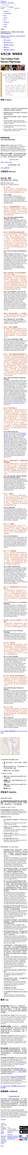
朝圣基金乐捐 (18, 1068)
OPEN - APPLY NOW (6, 162)
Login (2, 1146)
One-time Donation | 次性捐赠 (8, 1086)
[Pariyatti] (3, 1)
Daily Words (11, 2)
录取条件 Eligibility (9, 45)
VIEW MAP (2, 1132)
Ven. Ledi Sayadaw (8, 569)
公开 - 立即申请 (5, 167)
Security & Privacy (3, 1142)
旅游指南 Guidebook (9, 49)
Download (3, 1119)
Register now (7, 33)
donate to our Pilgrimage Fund (17, 1076)
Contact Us (10, 1132)
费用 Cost (6, 47)
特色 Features (7, 40)
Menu (2, 29)
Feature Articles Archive (12, 1138)
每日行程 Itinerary (8, 42)
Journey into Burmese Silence (16, 403)
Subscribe (9, 1136)
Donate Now (4, 2)
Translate (11, 7)
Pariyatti (3, 1136)
